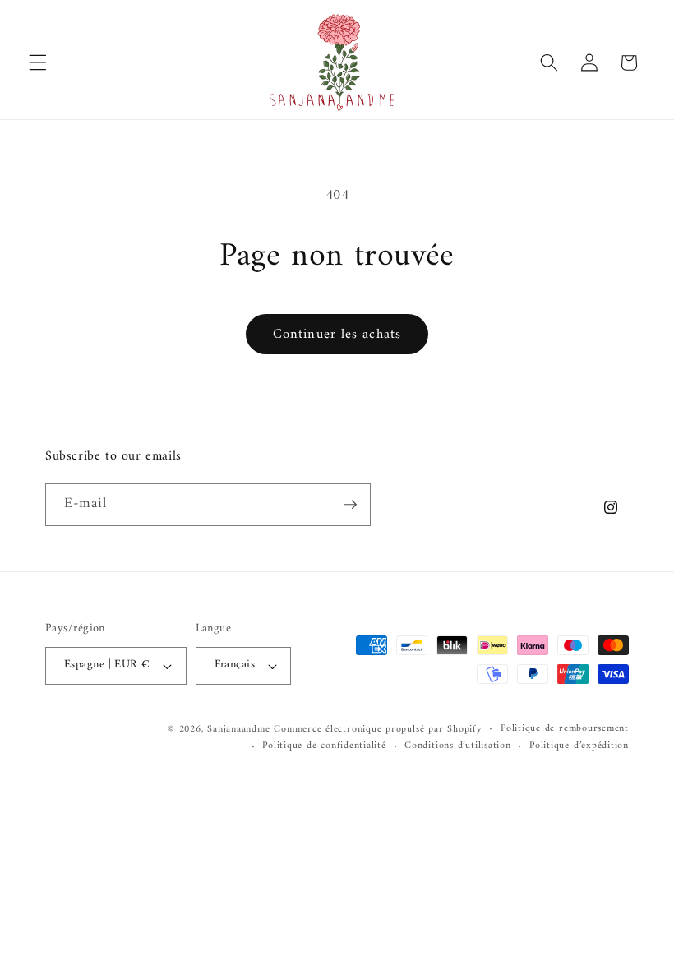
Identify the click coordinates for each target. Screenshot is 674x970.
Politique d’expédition (579, 746)
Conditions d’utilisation (457, 746)
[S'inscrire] (350, 504)
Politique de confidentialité (324, 746)
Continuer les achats (337, 334)
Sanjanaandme (240, 729)
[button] (38, 62)
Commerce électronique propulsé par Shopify (378, 729)
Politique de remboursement (565, 729)
